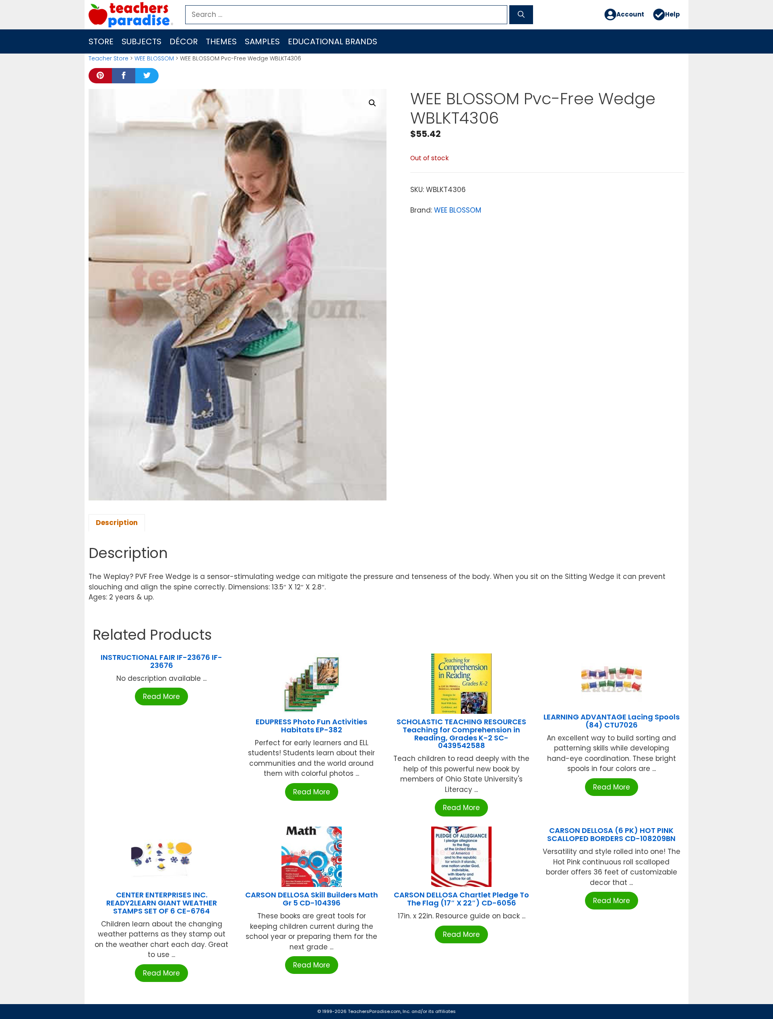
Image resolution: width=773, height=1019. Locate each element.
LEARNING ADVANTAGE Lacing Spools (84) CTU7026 (612, 721)
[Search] (521, 15)
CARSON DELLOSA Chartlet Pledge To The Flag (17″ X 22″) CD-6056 (461, 899)
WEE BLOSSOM (154, 58)
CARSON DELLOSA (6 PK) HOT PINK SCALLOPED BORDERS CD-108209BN (611, 834)
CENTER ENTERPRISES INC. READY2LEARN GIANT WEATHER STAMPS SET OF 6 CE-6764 (161, 903)
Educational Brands (332, 41)
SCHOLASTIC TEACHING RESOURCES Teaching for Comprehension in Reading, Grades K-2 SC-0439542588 (461, 733)
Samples (262, 41)
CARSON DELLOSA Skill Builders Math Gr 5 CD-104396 (311, 899)
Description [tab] (117, 522)
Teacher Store (108, 58)
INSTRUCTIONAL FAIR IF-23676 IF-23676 (161, 661)
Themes (221, 41)
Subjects (141, 41)
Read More (161, 696)
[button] (372, 103)
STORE (101, 41)
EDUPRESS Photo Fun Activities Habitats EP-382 (311, 726)
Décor (183, 41)
